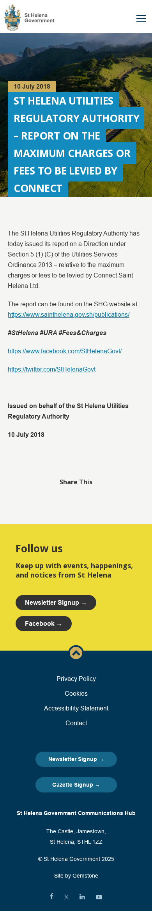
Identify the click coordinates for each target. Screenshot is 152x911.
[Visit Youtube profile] (99, 897)
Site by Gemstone (76, 876)
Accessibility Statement (76, 708)
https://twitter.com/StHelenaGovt (51, 369)
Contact (76, 722)
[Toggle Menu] (141, 18)
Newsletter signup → (56, 602)
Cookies (76, 693)
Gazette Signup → (76, 785)
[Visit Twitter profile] (66, 897)
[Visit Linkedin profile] (82, 897)
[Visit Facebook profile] (51, 897)
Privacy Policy (76, 678)
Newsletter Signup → (76, 759)
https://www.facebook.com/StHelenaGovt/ (65, 350)
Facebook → (43, 623)
